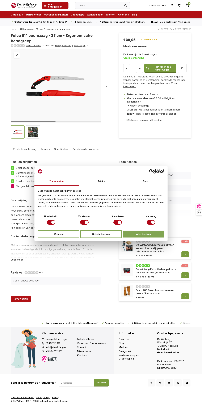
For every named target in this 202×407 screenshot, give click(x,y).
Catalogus (17, 14)
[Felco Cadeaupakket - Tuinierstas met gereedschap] (127, 270)
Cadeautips (77, 14)
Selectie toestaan (101, 234)
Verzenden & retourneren (91, 343)
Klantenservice (157, 5)
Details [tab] (101, 181)
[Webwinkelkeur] (58, 359)
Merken (110, 14)
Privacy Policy (43, 397)
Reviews (45, 149)
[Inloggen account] (172, 5)
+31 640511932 (54, 351)
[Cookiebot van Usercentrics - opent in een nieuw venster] (151, 171)
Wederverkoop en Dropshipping (129, 357)
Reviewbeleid (20, 298)
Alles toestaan (143, 234)
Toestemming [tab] (57, 181)
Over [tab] (145, 181)
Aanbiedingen (95, 14)
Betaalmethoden (86, 339)
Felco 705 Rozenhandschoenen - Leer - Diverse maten (155, 292)
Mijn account (84, 351)
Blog (134, 14)
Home (13, 29)
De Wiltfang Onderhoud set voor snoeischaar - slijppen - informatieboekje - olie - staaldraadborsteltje (155, 248)
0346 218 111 (53, 343)
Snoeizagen (79, 45)
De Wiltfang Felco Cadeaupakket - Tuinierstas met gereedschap (156, 271)
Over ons (123, 14)
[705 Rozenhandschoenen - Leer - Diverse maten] (127, 291)
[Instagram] (160, 382)
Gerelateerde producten (85, 149)
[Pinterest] (178, 382)
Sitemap (55, 397)
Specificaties (61, 149)
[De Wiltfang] (24, 5)
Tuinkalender (33, 14)
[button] (106, 86)
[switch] (84, 222)
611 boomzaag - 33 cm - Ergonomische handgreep (45, 29)
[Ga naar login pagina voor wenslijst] (180, 5)
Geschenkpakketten (56, 14)
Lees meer (129, 86)
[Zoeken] (125, 5)
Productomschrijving (24, 149)
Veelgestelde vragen (57, 339)
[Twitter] (169, 382)
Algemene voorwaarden (22, 397)
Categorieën (125, 351)
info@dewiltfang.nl (56, 347)
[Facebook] (151, 382)
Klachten (82, 355)
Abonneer (101, 382)
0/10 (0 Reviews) (34, 45)
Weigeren (58, 234)
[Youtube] (186, 382)
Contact (81, 347)
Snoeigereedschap (64, 45)
